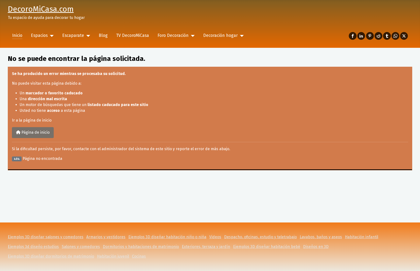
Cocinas (139, 256)
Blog (103, 35)
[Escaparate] (87, 36)
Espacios (39, 35)
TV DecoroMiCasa (132, 35)
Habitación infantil (361, 237)
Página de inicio (35, 132)
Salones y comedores (81, 246)
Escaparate (73, 35)
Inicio (17, 35)
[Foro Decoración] (192, 36)
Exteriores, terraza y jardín (206, 246)
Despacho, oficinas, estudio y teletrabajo (260, 237)
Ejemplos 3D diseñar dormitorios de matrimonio (51, 256)
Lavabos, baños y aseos (321, 237)
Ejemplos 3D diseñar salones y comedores (45, 237)
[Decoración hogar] (241, 36)
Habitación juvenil (113, 256)
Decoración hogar (220, 35)
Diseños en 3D (316, 246)
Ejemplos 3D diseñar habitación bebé (266, 246)
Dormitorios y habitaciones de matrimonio (141, 246)
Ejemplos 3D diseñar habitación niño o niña (167, 237)
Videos (215, 237)
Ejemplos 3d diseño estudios (33, 246)
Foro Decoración (173, 35)
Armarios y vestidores (105, 237)
